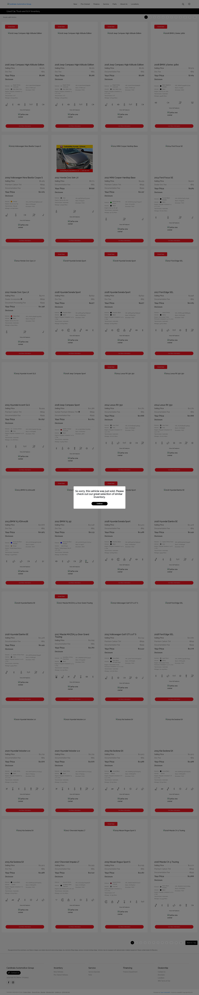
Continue (100, 503)
